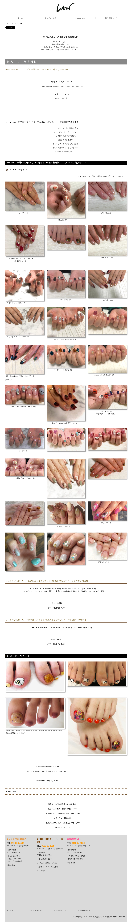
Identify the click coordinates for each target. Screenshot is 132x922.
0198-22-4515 (48, 846)
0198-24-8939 (78, 843)
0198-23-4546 (17, 843)
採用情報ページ (111, 18)
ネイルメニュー (81, 18)
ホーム (20, 18)
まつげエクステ (50, 18)
